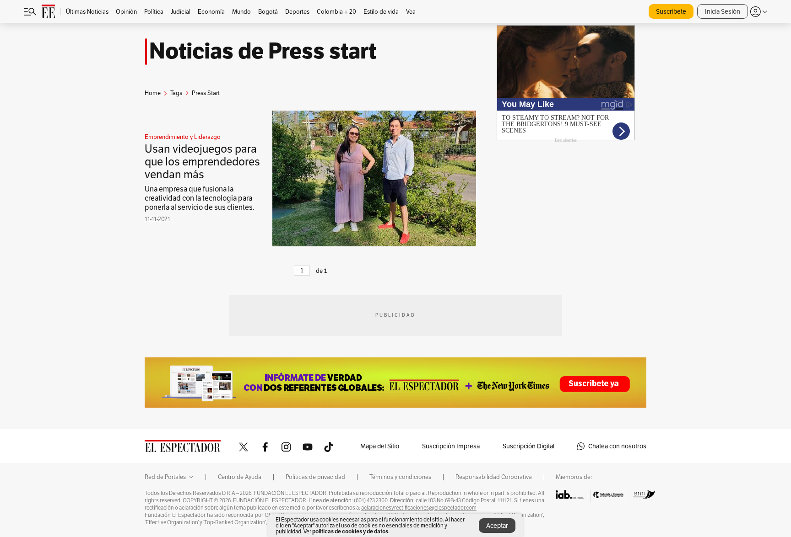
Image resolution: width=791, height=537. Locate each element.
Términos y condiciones (400, 477)
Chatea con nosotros (617, 446)
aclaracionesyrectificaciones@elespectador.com (419, 508)
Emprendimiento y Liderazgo (183, 137)
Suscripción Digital (528, 446)
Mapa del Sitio (379, 446)
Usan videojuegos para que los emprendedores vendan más (202, 161)
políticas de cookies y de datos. (351, 531)
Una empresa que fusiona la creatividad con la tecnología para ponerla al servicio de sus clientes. (200, 198)
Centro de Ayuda (239, 477)
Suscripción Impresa (451, 446)
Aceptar (497, 525)
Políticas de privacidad (315, 477)
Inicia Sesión (722, 11)
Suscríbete (671, 11)
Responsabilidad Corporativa (493, 477)
